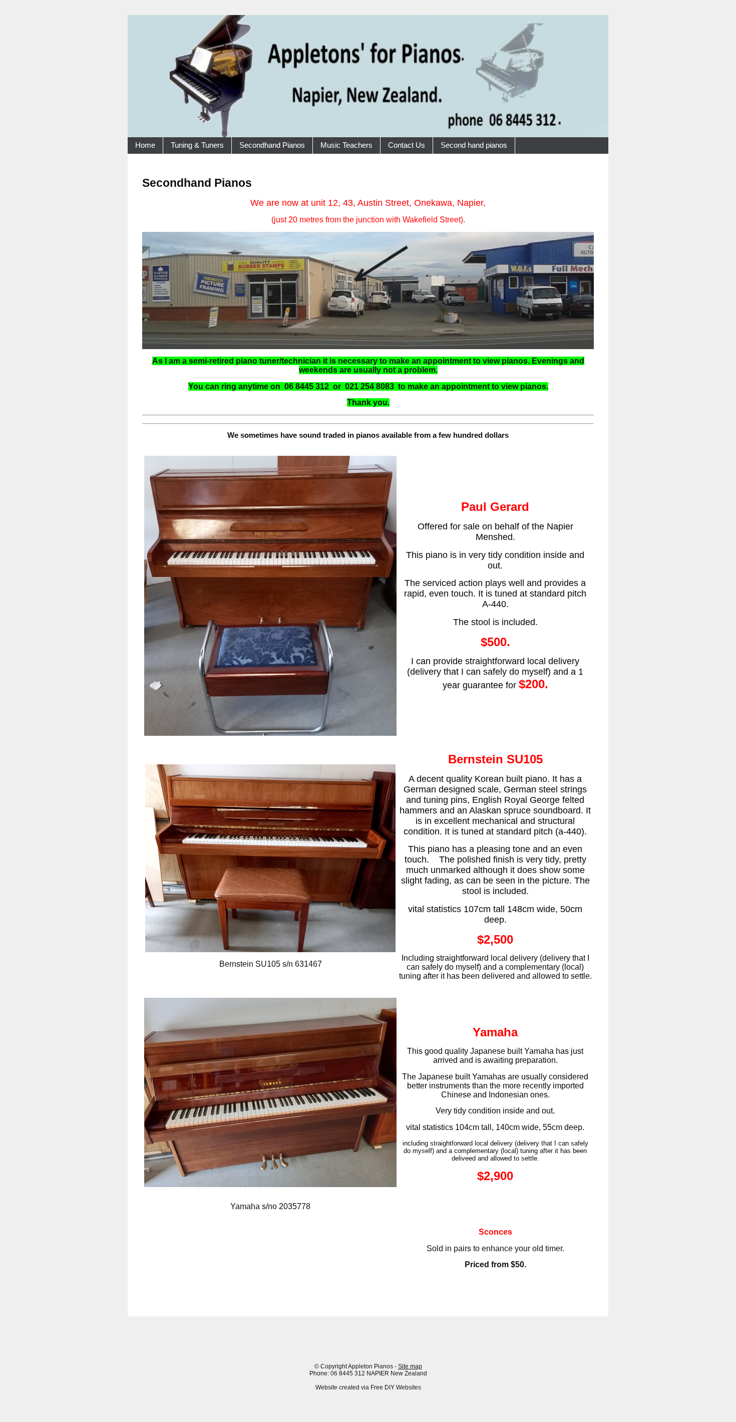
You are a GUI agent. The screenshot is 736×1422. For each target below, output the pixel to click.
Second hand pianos (474, 145)
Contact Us (406, 145)
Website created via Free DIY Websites (368, 1387)
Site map (410, 1366)
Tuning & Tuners (197, 145)
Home (145, 145)
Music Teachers (346, 145)
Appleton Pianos (370, 1366)
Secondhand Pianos (272, 145)
